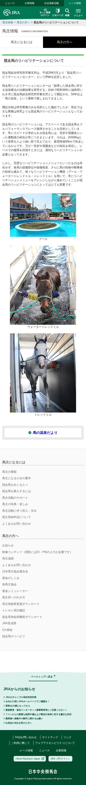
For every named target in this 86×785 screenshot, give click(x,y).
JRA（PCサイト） (60, 758)
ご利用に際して (20, 743)
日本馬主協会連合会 (15, 571)
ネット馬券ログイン (44, 13)
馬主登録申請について (16, 517)
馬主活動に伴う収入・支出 (19, 510)
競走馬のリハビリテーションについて (56, 22)
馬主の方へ (23, 22)
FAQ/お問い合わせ (26, 737)
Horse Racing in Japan (28, 758)
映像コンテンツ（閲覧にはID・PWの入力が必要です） (37, 552)
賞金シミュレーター (15, 591)
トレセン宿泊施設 (13, 610)
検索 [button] (67, 15)
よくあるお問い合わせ (16, 523)
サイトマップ (50, 737)
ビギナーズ (57, 15)
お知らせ (8, 545)
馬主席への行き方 (13, 597)
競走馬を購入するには (16, 491)
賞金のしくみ (10, 578)
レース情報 (75, 3)
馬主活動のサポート (15, 497)
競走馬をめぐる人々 (15, 484)
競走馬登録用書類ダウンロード (22, 617)
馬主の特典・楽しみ (15, 504)
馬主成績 (8, 558)
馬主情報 (7, 22)
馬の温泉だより (45, 432)
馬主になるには (21, 42)
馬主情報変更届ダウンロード (20, 604)
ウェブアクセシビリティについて (55, 743)
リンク (67, 737)
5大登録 (7, 630)
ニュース (10, 3)
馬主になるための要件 (16, 478)
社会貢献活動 (51, 3)
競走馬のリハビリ (13, 636)
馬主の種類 (9, 471)
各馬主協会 (9, 584)
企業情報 (29, 3)
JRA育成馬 (9, 623)
